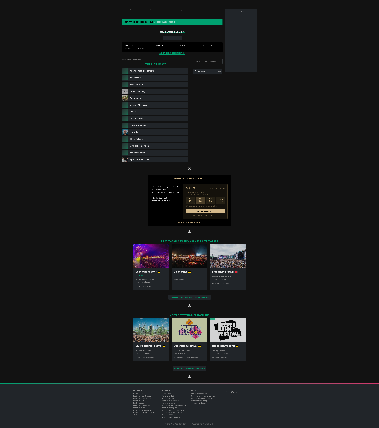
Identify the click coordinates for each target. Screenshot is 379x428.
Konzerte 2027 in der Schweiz (173, 415)
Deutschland (144, 10)
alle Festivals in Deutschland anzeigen (188, 368)
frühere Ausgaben (174, 10)
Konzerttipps (166, 394)
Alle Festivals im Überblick (142, 415)
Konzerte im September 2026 (173, 410)
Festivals (134, 10)
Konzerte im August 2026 (171, 408)
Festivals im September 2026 (144, 412)
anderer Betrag (220, 200)
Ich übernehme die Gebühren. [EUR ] (202, 206)
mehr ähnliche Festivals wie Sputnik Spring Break (189, 297)
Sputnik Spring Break (158, 10)
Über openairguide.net (199, 394)
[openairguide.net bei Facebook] (232, 392)
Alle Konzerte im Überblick (171, 417)
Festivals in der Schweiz (142, 396)
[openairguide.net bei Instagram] (227, 392)
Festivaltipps (138, 394)
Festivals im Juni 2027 (141, 405)
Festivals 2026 (138, 401)
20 (200, 200)
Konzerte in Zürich (169, 396)
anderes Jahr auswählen (172, 38)
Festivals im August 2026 (142, 410)
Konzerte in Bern (168, 398)
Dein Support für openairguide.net (203, 396)
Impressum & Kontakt (198, 403)
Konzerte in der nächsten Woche (174, 405)
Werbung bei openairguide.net (202, 398)
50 (210, 200)
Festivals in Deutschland (142, 398)
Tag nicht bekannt (208, 71)
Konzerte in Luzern (169, 403)
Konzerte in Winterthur (170, 401)
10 (190, 200)
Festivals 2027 (138, 403)
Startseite (125, 10)
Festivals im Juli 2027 (141, 408)
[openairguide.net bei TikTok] (237, 392)
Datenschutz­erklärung (199, 401)
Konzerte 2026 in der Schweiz (173, 412)
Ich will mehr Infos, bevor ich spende (189, 222)
